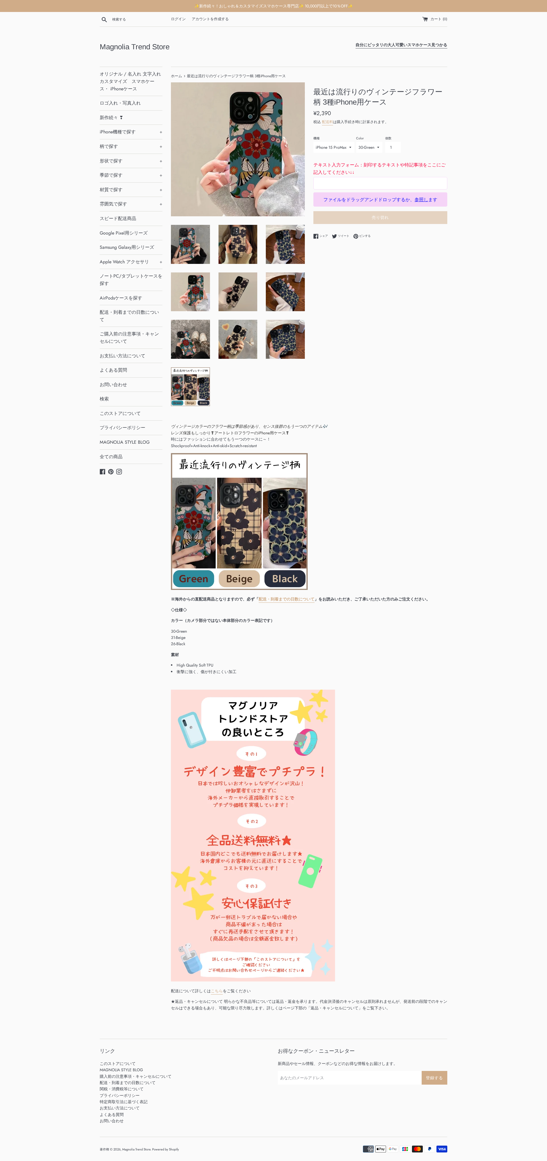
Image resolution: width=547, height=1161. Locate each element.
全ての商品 (111, 456)
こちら (217, 991)
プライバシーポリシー (122, 427)
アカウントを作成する (210, 19)
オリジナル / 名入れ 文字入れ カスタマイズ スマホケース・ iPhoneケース (130, 81)
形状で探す (131, 161)
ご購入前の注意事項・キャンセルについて (129, 338)
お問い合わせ (113, 384)
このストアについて (120, 413)
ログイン (178, 19)
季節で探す (131, 175)
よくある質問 (113, 370)
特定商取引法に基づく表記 (124, 1102)
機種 (316, 138)
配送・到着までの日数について (129, 316)
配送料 (327, 122)
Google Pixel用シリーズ (124, 233)
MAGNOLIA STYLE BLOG (125, 442)
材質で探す (131, 189)
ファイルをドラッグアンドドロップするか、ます (380, 199)
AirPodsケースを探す (121, 298)
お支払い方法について (122, 356)
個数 (388, 138)
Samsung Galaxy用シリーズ (127, 247)
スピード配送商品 (118, 218)
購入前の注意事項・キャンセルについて (136, 1076)
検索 (104, 399)
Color (360, 138)
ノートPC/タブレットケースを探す (131, 280)
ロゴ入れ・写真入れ (120, 103)
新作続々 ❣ (111, 117)
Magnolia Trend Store (135, 46)
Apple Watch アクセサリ (131, 261)
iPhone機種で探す (131, 132)
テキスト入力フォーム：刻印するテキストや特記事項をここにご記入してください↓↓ (379, 169)
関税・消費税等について (122, 1089)
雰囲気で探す (131, 204)
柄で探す (131, 146)
